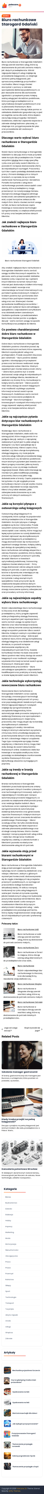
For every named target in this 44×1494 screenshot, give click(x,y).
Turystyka (9, 1309)
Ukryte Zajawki (11, 1315)
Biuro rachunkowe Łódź (28, 929)
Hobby (8, 1220)
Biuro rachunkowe (26, 965)
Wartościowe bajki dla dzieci (24, 1413)
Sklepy (8, 1285)
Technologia (10, 1297)
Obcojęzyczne (11, 1256)
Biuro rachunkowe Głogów (30, 984)
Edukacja (9, 1214)
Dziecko (8, 1209)
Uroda (8, 1321)
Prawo (8, 1267)
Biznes (6, 16)
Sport (7, 1291)
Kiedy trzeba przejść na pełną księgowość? (18, 1120)
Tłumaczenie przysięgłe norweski (22, 1445)
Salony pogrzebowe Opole (23, 1456)
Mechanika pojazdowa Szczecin (26, 1370)
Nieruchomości (11, 1250)
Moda (7, 1238)
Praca (7, 1262)
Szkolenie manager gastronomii (19, 1071)
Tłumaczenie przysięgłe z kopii (25, 1467)
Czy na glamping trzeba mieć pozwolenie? (23, 1381)
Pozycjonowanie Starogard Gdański (23, 1434)
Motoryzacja (10, 1244)
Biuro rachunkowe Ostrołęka (31, 1002)
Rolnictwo (9, 1279)
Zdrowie (8, 1338)
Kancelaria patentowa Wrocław (19, 1169)
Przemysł (9, 1273)
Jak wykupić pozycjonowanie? (25, 1424)
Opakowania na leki (20, 1392)
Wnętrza (9, 1332)
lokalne (15, 160)
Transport (9, 1303)
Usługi (8, 1326)
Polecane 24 (22, 1488)
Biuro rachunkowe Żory (28, 947)
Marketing (9, 1232)
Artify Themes (14, 1491)
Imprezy (8, 1226)
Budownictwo (11, 1203)
